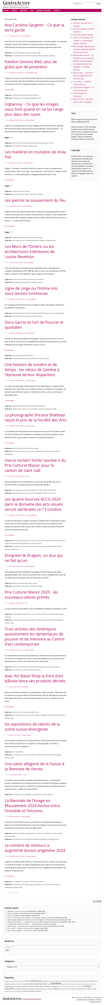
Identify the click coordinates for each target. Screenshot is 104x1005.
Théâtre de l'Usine (64, 989)
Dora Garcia (16, 355)
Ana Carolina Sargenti (19, 53)
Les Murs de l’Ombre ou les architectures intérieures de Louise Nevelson (30, 251)
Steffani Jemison (56, 667)
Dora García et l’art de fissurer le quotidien (34, 324)
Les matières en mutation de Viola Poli (35, 154)
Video (14, 836)
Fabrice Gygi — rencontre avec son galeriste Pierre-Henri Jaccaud (83, 76)
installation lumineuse (19, 406)
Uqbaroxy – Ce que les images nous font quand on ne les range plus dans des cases (34, 109)
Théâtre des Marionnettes (78, 989)
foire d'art (36, 881)
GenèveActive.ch (78, 998)
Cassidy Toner (26, 614)
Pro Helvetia (17, 989)
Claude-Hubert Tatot (31, 72)
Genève (34, 53)
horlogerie (87, 984)
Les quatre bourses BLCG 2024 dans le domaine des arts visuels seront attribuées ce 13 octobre (34, 504)
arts (31, 10)
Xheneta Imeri (39, 237)
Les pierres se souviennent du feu (35, 200)
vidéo (54, 240)
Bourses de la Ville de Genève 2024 (34, 540)
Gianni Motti (65, 984)
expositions (28, 56)
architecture (16, 981)
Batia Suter (16, 143)
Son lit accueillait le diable (83, 35)
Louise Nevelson (31, 279)
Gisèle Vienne (72, 984)
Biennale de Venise (60, 981)
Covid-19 (21, 984)
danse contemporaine (38, 984)
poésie (54, 493)
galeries (35, 56)
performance (47, 493)
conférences (28, 839)
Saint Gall (53, 490)
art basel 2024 (17, 712)
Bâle (33, 712)
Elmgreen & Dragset (18, 583)
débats (27, 98)
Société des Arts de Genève (31, 448)
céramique (28, 240)
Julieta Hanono (46, 667)
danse (27, 194)
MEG (33, 986)
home (6, 10)
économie (28, 715)
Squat (45, 989)
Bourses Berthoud (18, 540)
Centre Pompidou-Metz (19, 279)
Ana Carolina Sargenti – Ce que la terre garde (34, 27)
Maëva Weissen (26, 543)
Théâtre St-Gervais (10, 991)
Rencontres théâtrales (28, 989)
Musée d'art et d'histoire (43, 986)
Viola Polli (27, 191)
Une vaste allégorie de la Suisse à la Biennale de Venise (34, 766)
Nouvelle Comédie (62, 986)
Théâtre (56, 989)
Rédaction (25, 687)
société (39, 98)
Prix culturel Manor (54, 614)
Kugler (39, 53)
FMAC (48, 984)
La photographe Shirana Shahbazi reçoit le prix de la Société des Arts (35, 417)
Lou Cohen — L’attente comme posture (21, 928)
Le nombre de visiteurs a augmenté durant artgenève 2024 (35, 848)
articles (14, 10)
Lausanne (8, 986)
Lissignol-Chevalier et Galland (13, 543)
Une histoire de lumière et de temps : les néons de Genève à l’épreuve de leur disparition (32, 369)
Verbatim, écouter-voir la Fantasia (19, 911)
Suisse (50, 989)
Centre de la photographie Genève (30, 143)
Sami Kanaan (40, 989)
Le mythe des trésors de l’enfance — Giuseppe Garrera (82, 67)
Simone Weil (23, 95)
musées (54, 986)
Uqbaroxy (43, 143)
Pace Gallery (40, 279)
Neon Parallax (60, 313)
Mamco (19, 986)
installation (46, 56)
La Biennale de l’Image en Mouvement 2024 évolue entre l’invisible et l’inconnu (32, 805)
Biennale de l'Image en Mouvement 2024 (24, 833)
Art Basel (22, 981)
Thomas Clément (36, 543)
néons (36, 406)
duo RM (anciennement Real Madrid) (35, 313)
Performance (71, 986)
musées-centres (55, 451)
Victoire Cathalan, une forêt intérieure (20, 913)
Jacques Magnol (26, 36)
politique (52, 56)
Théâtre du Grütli (91, 989)
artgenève (45, 981)
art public (25, 358)
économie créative (35, 991)
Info (28, 476)
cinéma (12, 984)
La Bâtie (93, 984)
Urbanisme (24, 991)
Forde (32, 237)
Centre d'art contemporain (73, 981)
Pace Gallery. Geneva (31, 583)
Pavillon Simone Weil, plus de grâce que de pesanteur (31, 64)
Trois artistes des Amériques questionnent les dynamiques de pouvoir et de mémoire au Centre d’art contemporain (35, 636)
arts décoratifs (29, 546)
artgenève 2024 (27, 881)
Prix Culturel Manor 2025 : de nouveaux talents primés (31, 594)
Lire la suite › (9, 90)
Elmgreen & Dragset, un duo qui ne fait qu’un (34, 558)
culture (26, 984)
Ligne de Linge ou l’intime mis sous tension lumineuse (31, 291)
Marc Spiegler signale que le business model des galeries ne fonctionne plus (84, 49)
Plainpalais (42, 406)
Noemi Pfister (44, 614)
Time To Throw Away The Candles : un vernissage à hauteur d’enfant (83, 41)
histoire (40, 56)
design (36, 546)
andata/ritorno (9, 981)
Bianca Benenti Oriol (18, 313)
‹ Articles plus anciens (13, 892)
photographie (33, 146)
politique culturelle (43, 10)
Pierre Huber (79, 986)
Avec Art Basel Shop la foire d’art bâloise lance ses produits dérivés (35, 678)
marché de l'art (52, 715)
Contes (16, 984)
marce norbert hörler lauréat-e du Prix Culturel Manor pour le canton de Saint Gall (35, 465)
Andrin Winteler (17, 614)
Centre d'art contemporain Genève (55, 540)
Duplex (15, 191)
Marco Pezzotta (50, 313)
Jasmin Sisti (20, 191)
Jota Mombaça (37, 667)
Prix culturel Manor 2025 (43, 490)
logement (14, 986)
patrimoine (42, 409)
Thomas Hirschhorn (33, 95)
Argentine (28, 53)
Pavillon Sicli (16, 95)
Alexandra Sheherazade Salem (21, 237)
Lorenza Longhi (35, 614)
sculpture (49, 240)
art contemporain (17, 56)
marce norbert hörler (29, 490)
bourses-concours (26, 409)
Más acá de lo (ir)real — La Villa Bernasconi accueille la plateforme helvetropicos (83, 58)
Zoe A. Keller (50, 143)
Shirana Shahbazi (17, 448)
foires (37, 712)
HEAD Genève (80, 984)
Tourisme (18, 991)
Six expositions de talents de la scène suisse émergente (32, 726)
